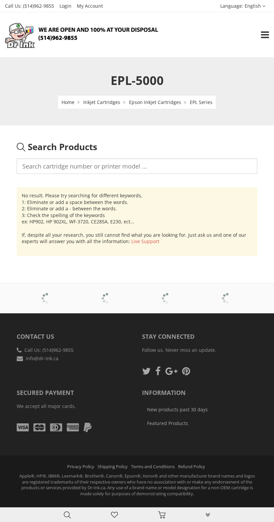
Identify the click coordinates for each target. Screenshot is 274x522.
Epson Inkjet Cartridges (155, 102)
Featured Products (167, 423)
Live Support (145, 241)
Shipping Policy (113, 466)
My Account (90, 6)
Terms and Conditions (153, 466)
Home (68, 102)
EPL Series (201, 102)
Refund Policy (191, 466)
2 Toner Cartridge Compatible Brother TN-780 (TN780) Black (70, 505)
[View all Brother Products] (47, 293)
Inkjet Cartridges (101, 102)
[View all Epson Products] (227, 293)
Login (65, 6)
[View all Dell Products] (167, 293)
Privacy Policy (80, 466)
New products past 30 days (177, 409)
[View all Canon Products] (107, 293)
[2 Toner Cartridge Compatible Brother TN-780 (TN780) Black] (18, 505)
